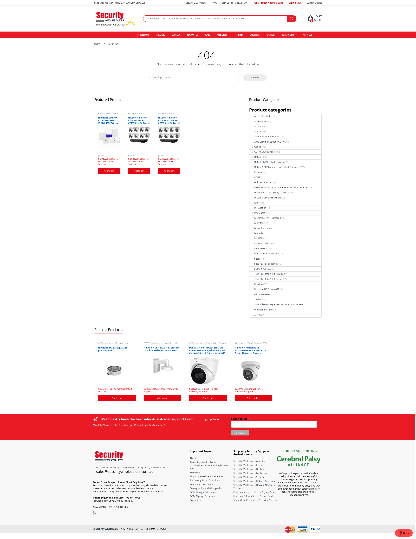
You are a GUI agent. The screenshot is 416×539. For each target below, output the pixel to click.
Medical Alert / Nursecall (267, 217)
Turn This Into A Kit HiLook (268, 279)
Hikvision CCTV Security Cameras (271, 192)
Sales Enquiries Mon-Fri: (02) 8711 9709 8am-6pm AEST (119, 2)
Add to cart (109, 170)
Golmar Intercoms (263, 182)
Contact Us (195, 500)
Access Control (262, 116)
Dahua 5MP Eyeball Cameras (269, 162)
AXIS (207, 34)
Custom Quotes (314, 2)
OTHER (270, 34)
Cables (257, 146)
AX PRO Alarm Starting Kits (108, 114)
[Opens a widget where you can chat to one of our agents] (404, 533)
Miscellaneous (262, 228)
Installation (260, 207)
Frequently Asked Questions (205, 480)
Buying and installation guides (206, 488)
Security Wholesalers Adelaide (249, 461)
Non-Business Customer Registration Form (209, 467)
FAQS (214, 2)
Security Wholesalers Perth (247, 465)
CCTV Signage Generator (203, 496)
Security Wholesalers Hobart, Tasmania (254, 481)
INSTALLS (307, 34)
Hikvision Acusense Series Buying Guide (254, 492)
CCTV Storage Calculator (202, 492)
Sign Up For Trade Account (234, 2)
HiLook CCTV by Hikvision (267, 197)
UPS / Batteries (262, 294)
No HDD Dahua (262, 243)
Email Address (240, 418)
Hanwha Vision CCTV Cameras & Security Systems (280, 187)
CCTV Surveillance (263, 151)
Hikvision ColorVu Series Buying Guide (253, 496)
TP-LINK (238, 34)
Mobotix (258, 233)
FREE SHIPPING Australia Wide (268, 2)
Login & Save (295, 2)
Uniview (258, 284)
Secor (257, 258)
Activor (258, 126)
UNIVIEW (222, 34)
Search (255, 77)
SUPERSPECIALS (262, 268)
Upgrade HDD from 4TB (266, 289)
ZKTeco (258, 314)
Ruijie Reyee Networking (267, 253)
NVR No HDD (261, 248)
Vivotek (258, 299)
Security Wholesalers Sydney (248, 477)
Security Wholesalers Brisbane (249, 469)
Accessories (260, 121)
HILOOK (160, 34)
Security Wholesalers (107, 528)
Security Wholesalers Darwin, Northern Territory (254, 486)
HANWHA (192, 34)
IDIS (256, 202)
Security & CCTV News (196, 2)
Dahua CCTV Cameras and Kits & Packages (276, 167)
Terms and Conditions (201, 484)
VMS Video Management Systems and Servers (278, 304)
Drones (258, 172)
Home (97, 43)
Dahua (257, 156)
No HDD (258, 238)
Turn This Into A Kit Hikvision (269, 273)
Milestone (259, 222)
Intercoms (259, 212)
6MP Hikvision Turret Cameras (248, 343)
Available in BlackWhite (266, 136)
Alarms (101, 113)
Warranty (195, 472)
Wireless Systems (263, 309)
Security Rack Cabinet (265, 263)
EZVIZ (257, 177)
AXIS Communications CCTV (269, 141)
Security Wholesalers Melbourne (250, 473)
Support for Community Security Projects (255, 500)
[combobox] (215, 18)
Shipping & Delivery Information (207, 476)
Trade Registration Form (203, 462)
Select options (253, 398)
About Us (195, 458)
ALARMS (255, 34)
